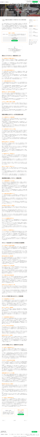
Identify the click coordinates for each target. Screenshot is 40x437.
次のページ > (25, 420)
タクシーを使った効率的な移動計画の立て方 (15, 50)
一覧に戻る (14, 420)
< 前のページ (3, 420)
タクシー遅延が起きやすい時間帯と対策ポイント (15, 49)
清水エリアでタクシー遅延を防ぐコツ (13, 48)
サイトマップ (37, 435)
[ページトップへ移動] (39, 431)
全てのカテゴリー (31, 21)
